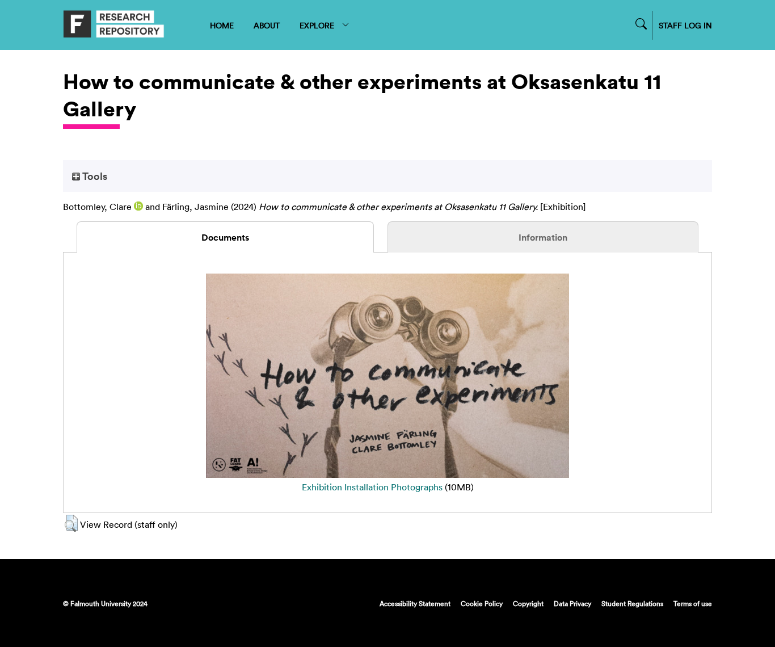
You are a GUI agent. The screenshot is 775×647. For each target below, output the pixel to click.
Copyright (528, 603)
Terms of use (692, 603)
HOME (222, 25)
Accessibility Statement (415, 603)
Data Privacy (572, 603)
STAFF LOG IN (685, 25)
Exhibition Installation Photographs (372, 487)
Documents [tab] (225, 237)
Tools (93, 176)
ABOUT (267, 25)
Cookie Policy (482, 603)
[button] (71, 523)
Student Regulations (632, 603)
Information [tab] (543, 237)
